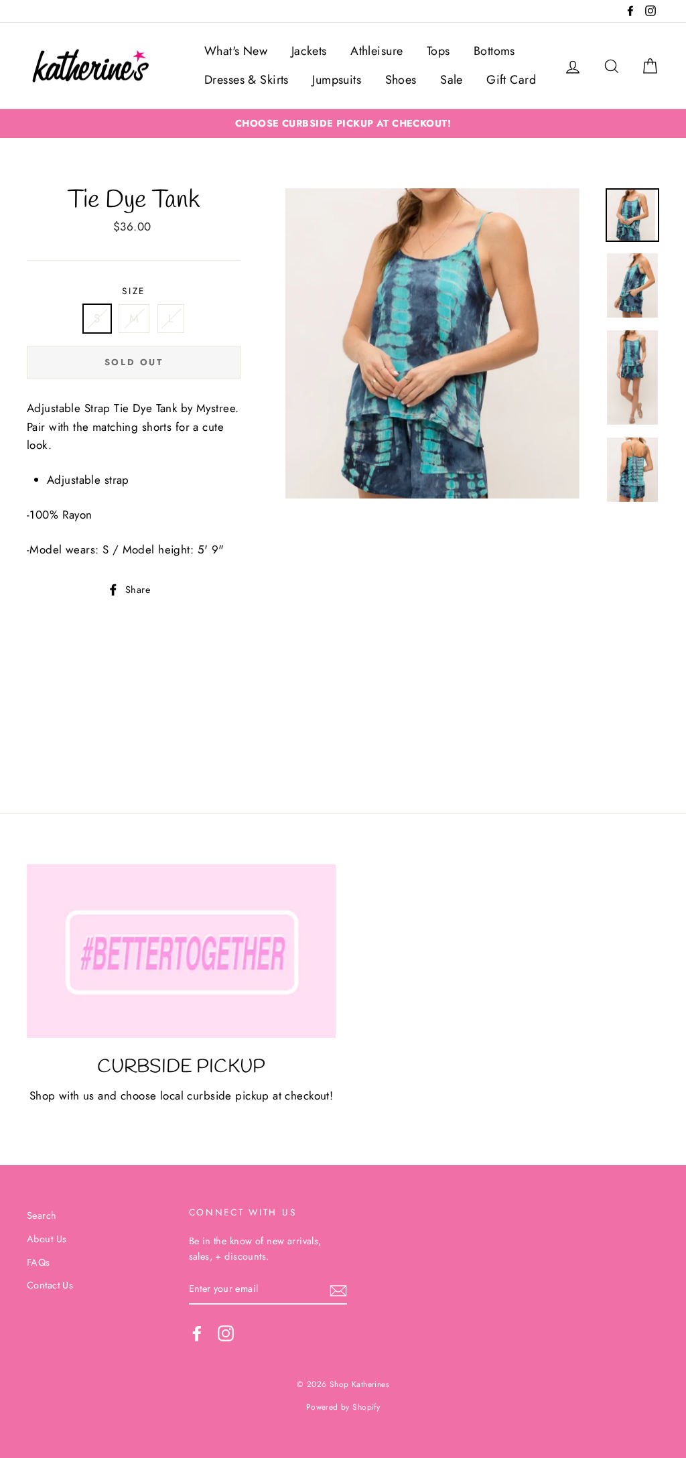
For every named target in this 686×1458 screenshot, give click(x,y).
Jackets (309, 51)
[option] (343, 123)
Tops (438, 51)
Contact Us (50, 1285)
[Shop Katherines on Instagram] (226, 1333)
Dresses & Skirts (246, 79)
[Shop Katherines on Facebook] (197, 1333)
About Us (46, 1239)
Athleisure (376, 51)
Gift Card (511, 79)
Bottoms (494, 51)
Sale (451, 79)
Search (42, 1215)
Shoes (401, 79)
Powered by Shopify (343, 1406)
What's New (235, 51)
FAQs (38, 1262)
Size (133, 290)
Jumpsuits (336, 79)
